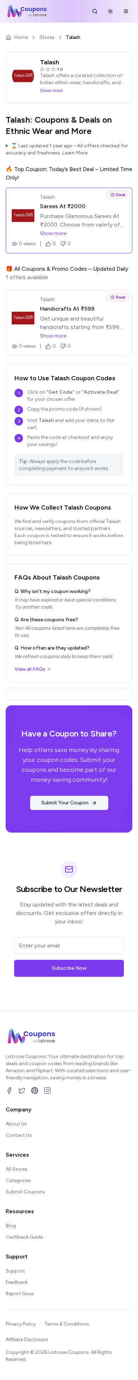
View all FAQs (30, 669)
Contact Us (19, 1135)
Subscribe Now (69, 968)
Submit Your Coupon (64, 803)
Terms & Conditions (66, 1324)
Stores (46, 37)
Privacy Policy (21, 1324)
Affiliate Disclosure (27, 1340)
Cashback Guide (24, 1237)
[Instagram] (47, 1090)
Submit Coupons (25, 1192)
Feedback (17, 1282)
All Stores (16, 1169)
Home (21, 37)
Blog (11, 1226)
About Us (16, 1124)
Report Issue (20, 1294)
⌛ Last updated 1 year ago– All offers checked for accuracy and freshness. (67, 149)
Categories (18, 1181)
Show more (51, 90)
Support (15, 1271)
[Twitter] (21, 1090)
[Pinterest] (34, 1090)
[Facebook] (9, 1090)
